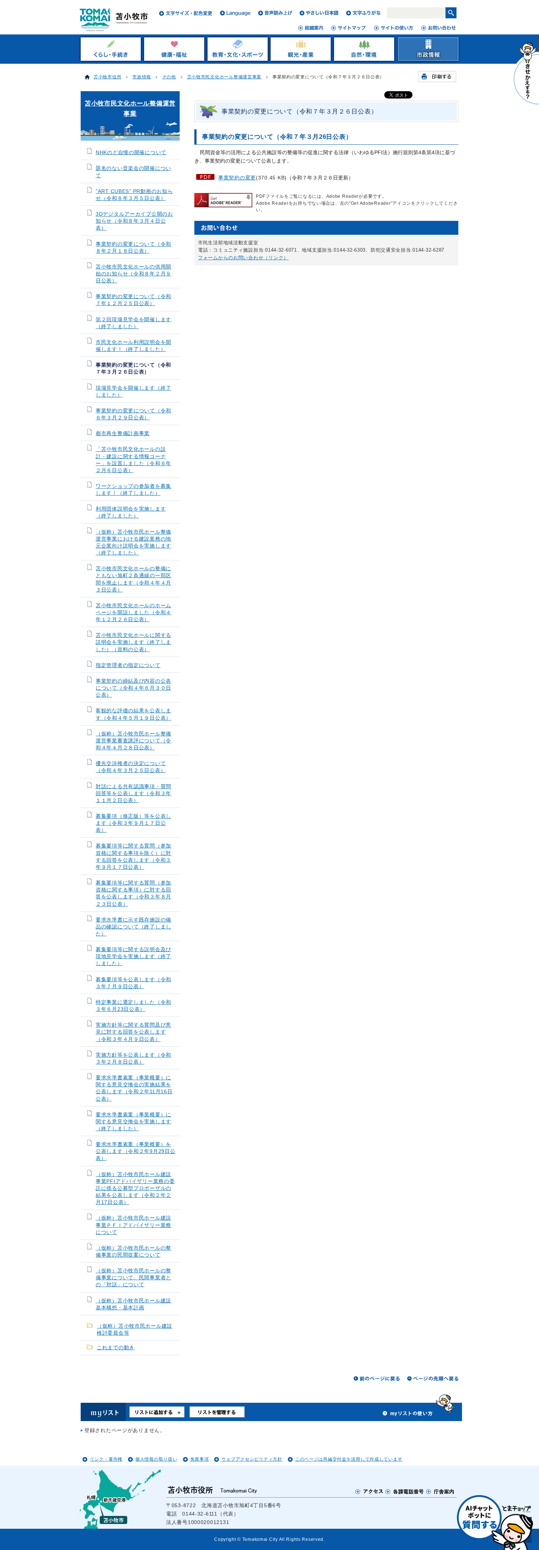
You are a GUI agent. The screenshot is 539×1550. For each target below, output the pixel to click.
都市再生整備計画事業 (123, 433)
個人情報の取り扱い (156, 1459)
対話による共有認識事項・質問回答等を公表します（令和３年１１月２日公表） (133, 793)
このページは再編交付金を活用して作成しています (349, 1459)
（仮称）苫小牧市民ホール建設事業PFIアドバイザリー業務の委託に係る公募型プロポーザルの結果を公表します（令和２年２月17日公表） (135, 1188)
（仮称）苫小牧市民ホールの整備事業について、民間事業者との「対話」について (133, 1277)
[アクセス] (369, 1491)
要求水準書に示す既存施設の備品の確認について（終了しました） (133, 927)
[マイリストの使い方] (407, 1415)
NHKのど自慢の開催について (131, 152)
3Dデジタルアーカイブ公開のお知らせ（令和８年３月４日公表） (134, 221)
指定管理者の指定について (128, 665)
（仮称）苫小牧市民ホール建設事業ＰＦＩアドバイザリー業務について (133, 1225)
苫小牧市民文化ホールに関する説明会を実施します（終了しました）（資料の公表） (133, 642)
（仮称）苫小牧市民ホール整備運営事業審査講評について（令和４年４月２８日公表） (133, 740)
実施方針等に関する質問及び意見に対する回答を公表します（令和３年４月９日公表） (133, 1032)
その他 (169, 77)
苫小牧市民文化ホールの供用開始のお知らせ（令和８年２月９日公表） (133, 273)
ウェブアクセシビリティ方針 (251, 1459)
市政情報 (141, 77)
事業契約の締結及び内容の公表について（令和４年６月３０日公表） (133, 688)
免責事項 (199, 1459)
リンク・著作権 (106, 1459)
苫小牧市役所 (107, 77)
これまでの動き (116, 1347)
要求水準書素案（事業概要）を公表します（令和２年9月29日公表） (136, 1151)
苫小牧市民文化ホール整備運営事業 (224, 77)
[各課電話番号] (404, 1491)
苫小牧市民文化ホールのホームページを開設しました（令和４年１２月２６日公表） (133, 612)
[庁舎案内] (440, 1491)
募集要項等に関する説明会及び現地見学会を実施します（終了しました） (133, 956)
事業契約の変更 (237, 178)
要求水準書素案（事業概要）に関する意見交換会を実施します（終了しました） (133, 1121)
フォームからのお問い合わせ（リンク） (243, 257)
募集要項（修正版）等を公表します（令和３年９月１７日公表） (133, 823)
